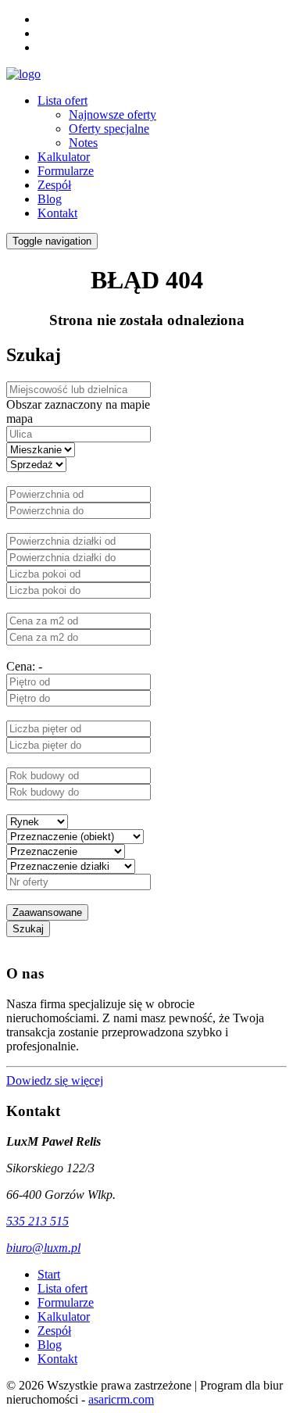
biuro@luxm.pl (43, 1247)
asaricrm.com (121, 1399)
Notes (83, 142)
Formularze (66, 170)
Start (49, 1274)
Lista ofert (63, 100)
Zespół (54, 184)
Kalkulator (64, 156)
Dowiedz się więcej (54, 1080)
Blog (50, 199)
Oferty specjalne (109, 128)
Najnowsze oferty (112, 114)
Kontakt (57, 213)
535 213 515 (37, 1221)
